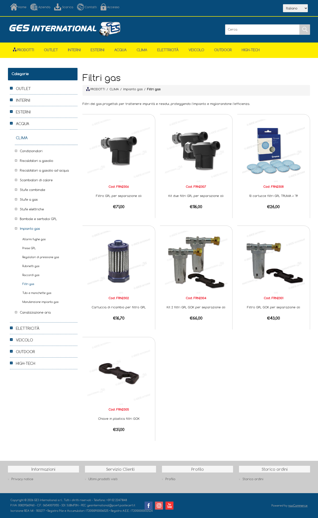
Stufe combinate (32, 190)
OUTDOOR (223, 49)
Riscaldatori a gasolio (36, 160)
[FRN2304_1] (196, 262)
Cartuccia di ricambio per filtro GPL (119, 307)
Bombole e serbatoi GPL (38, 219)
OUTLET (51, 49)
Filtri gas (28, 284)
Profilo (170, 479)
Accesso (113, 7)
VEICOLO (196, 49)
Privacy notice (22, 479)
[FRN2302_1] (118, 262)
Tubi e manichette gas (36, 293)
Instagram (159, 506)
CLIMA (142, 49)
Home (22, 7)
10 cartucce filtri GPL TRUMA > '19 (273, 196)
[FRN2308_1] (273, 150)
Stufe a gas (29, 199)
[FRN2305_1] (118, 373)
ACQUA (120, 49)
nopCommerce (298, 505)
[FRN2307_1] (196, 150)
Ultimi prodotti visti (103, 479)
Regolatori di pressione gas (40, 257)
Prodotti (25, 49)
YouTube (169, 506)
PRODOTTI (97, 89)
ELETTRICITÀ (168, 49)
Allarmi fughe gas (34, 239)
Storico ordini (252, 479)
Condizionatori (31, 151)
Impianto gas (30, 228)
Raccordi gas (31, 275)
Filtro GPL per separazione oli (119, 196)
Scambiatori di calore (36, 180)
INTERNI (74, 49)
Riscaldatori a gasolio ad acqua (44, 170)
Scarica (67, 7)
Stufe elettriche (32, 209)
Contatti (91, 7)
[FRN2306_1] (118, 150)
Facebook (149, 506)
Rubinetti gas (31, 266)
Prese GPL (29, 248)
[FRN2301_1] (273, 262)
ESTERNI (97, 49)
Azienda (44, 7)
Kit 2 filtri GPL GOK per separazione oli (196, 307)
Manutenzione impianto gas (40, 302)
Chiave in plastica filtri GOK (119, 419)
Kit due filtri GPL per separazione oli (196, 196)
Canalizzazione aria (35, 312)
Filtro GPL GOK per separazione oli (273, 307)
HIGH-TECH (251, 49)
